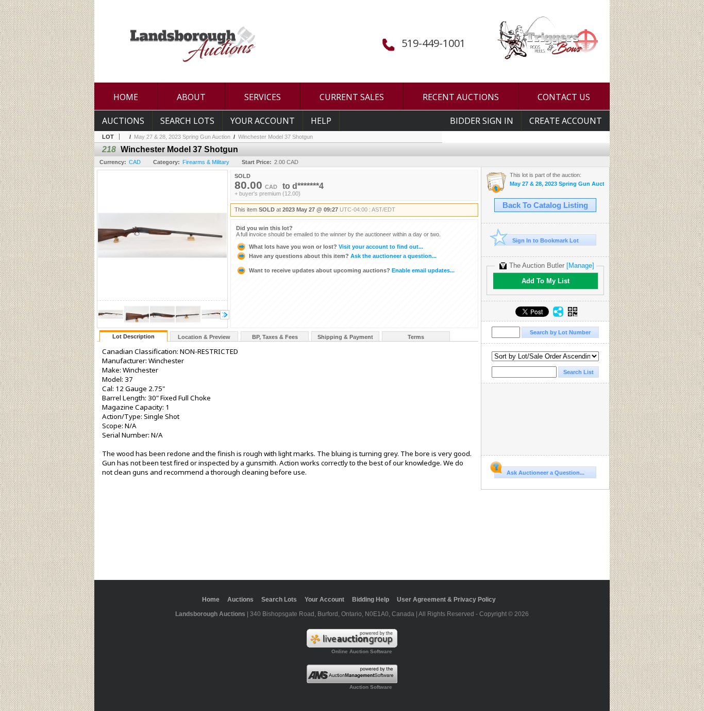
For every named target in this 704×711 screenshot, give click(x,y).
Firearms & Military (205, 162)
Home (211, 599)
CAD (135, 162)
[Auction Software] (352, 681)
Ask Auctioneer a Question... (545, 473)
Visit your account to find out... (336, 247)
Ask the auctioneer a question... (343, 256)
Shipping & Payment (345, 337)
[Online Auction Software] (352, 645)
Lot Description (133, 336)
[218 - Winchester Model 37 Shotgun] (111, 325)
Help (321, 120)
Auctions (123, 120)
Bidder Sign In (481, 120)
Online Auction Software (361, 651)
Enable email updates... (352, 270)
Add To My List (545, 281)
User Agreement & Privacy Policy (446, 599)
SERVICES (262, 97)
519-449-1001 (433, 43)
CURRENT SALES (352, 97)
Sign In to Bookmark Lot (545, 240)
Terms (416, 337)
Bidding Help (370, 599)
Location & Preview (204, 337)
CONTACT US (564, 97)
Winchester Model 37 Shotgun (275, 137)
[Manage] (580, 265)
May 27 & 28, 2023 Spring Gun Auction (182, 137)
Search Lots (187, 120)
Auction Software (370, 687)
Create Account (565, 120)
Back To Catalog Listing (545, 205)
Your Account (262, 120)
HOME (125, 97)
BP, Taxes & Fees (275, 337)
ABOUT (191, 97)
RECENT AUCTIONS (461, 97)
